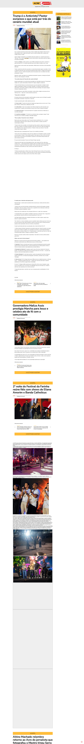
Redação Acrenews (21, 25)
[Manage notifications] (81, 742)
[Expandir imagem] (33, 542)
